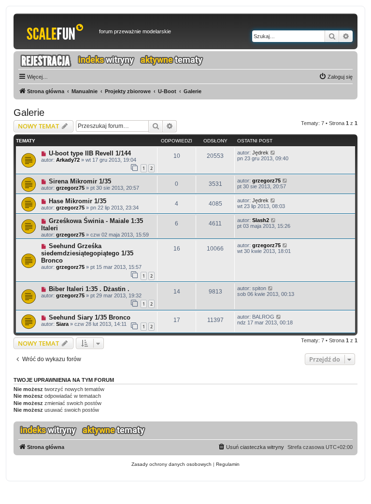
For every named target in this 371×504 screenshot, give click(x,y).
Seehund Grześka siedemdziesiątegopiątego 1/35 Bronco (87, 253)
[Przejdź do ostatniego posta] (273, 152)
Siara (62, 324)
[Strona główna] (57, 31)
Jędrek (260, 152)
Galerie (29, 112)
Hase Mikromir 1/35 (77, 201)
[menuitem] (336, 77)
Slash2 (260, 220)
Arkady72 (68, 160)
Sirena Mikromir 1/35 (80, 181)
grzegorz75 (70, 188)
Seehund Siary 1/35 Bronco (89, 317)
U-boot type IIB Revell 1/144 (90, 153)
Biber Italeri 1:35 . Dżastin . (89, 289)
